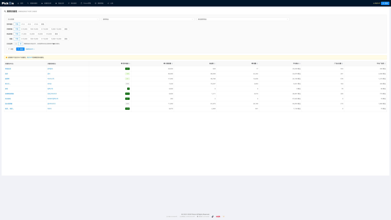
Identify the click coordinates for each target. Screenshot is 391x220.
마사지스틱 (51, 79)
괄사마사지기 (51, 103)
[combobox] (53, 19)
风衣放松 (8, 99)
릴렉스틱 (50, 89)
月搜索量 (9, 29)
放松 (6, 89)
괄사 (49, 74)
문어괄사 (50, 69)
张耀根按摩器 (9, 94)
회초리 (50, 108)
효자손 (50, 84)
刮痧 (6, 74)
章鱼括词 (8, 69)
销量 (9, 39)
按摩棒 (7, 79)
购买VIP (29, 57)
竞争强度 (9, 24)
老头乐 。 (8, 84)
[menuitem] (20, 3)
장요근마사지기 (52, 94)
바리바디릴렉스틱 (53, 99)
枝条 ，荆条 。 (9, 108)
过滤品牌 (9, 44)
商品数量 (9, 34)
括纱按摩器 (8, 103)
